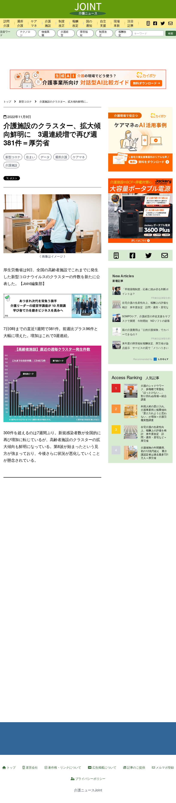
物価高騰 (45, 33)
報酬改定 (75, 23)
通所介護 (20, 23)
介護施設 (48, 23)
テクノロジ (25, 33)
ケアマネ (34, 23)
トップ (11, 767)
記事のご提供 (135, 767)
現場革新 (117, 23)
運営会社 (31, 767)
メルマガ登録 (164, 767)
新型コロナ (12, 157)
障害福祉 (84, 33)
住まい (30, 157)
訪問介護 (6, 23)
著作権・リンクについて (64, 767)
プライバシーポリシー (89, 778)
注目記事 (130, 23)
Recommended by (143, 359)
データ (45, 157)
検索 (170, 33)
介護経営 (64, 33)
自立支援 (103, 23)
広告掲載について (103, 767)
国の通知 (89, 23)
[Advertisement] (88, 55)
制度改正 (62, 23)
